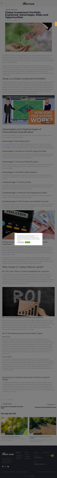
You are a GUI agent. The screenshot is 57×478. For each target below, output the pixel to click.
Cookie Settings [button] (21, 242)
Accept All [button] (27, 242)
